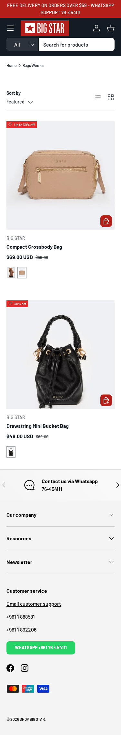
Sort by (13, 93)
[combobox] (60, 44)
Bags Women (34, 65)
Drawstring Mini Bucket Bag (37, 426)
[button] (111, 28)
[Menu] (10, 28)
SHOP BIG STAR (32, 719)
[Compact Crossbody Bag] (60, 175)
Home (11, 65)
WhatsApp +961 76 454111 (41, 647)
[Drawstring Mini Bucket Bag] (60, 354)
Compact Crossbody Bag (34, 246)
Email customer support (33, 603)
